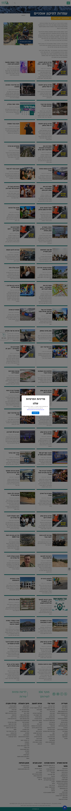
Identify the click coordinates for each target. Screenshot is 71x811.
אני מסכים (35, 412)
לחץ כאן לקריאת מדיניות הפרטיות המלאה (35, 409)
